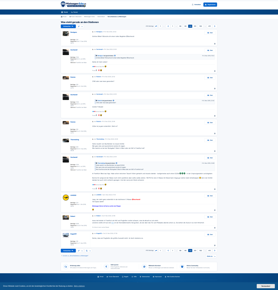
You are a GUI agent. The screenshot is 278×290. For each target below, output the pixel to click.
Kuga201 (73, 234)
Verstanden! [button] (265, 286)
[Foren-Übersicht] (74, 4)
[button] (156, 26)
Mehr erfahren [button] (79, 286)
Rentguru (73, 32)
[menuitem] (65, 12)
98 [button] (180, 26)
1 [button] (160, 26)
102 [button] (200, 26)
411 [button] (209, 26)
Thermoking (74, 139)
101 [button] (195, 26)
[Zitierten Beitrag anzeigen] (115, 56)
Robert (72, 216)
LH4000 (73, 195)
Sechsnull (73, 50)
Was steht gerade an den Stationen (80, 22)
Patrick (72, 77)
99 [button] (185, 26)
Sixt (112, 223)
